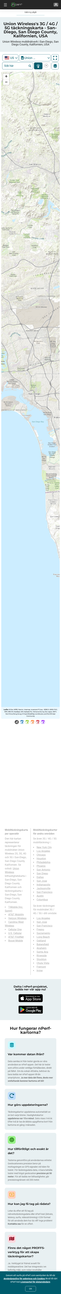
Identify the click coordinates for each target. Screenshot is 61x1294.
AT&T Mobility (16, 914)
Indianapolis (43, 884)
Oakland (41, 940)
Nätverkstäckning (38, 65)
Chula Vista (43, 963)
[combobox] (10, 57)
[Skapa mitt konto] (55, 5)
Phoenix (41, 866)
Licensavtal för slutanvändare (35, 1282)
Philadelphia (43, 862)
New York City (44, 847)
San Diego (42, 873)
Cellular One (15, 929)
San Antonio (43, 869)
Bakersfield (43, 944)
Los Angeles (43, 851)
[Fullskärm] (55, 57)
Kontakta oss (14, 1224)
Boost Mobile (15, 940)
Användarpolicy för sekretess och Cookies (24, 1278)
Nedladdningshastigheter (46, 65)
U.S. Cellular (15, 933)
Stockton (41, 959)
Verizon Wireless (17, 918)
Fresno (40, 929)
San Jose (42, 880)
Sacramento (43, 933)
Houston (41, 858)
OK (30, 1288)
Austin (40, 895)
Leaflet (6, 709)
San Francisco (44, 892)
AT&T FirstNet (16, 936)
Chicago (41, 854)
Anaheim (41, 948)
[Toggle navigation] (5, 5)
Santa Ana (42, 951)
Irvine (40, 970)
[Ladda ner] (30, 998)
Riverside (42, 955)
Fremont (41, 966)
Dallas (40, 877)
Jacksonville (43, 888)
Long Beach (43, 936)
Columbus (42, 899)
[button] (6, 76)
